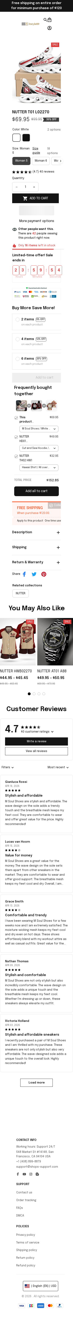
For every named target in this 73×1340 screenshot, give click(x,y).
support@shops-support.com (37, 1166)
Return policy (25, 1257)
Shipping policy (26, 1250)
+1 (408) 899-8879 (28, 1161)
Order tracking (26, 1200)
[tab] (37, 98)
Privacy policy (25, 1235)
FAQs (19, 1208)
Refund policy (25, 1265)
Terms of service (27, 1242)
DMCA (20, 1215)
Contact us (24, 1192)
